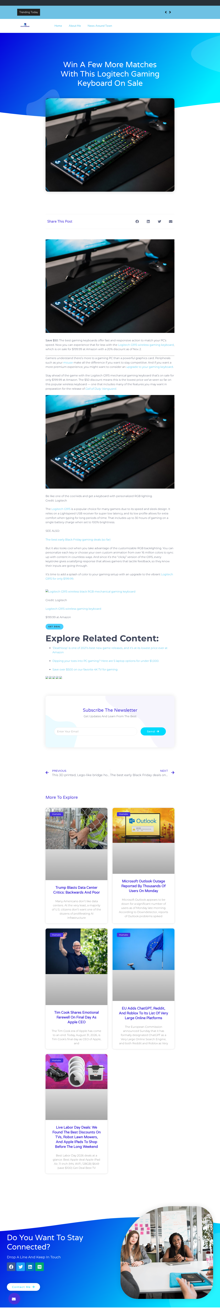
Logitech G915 (60, 509)
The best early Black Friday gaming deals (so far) (78, 539)
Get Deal (54, 626)
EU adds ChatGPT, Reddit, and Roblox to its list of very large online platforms (143, 1013)
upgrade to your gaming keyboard (149, 367)
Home (58, 26)
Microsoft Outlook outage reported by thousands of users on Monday (143, 886)
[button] (14, 1298)
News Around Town (100, 26)
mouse (68, 362)
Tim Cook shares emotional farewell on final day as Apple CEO (76, 1017)
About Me (75, 26)
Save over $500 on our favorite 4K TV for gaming (85, 669)
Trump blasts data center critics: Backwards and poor (73, 12)
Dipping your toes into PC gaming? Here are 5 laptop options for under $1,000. (105, 661)
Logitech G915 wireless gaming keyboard (146, 344)
